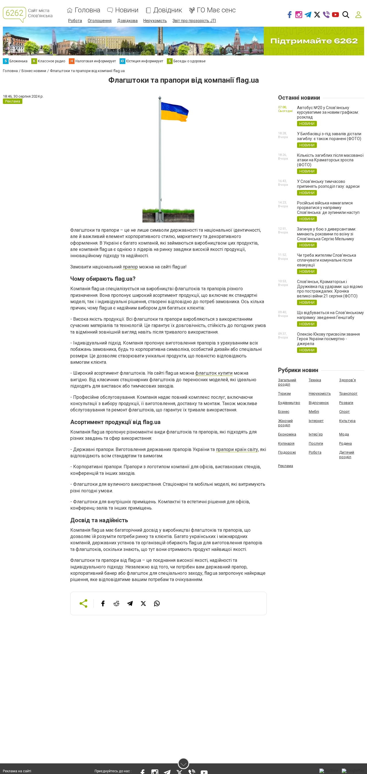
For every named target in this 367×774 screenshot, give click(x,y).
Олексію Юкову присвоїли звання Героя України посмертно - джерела (328, 339)
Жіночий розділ (285, 423)
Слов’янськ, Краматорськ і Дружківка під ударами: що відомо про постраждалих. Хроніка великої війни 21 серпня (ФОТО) (330, 288)
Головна (87, 10)
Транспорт (348, 393)
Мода (344, 434)
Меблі (314, 411)
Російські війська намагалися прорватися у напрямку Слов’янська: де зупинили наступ (328, 208)
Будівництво (289, 402)
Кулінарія (286, 443)
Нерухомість (155, 20)
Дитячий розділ (346, 454)
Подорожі (287, 452)
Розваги (346, 402)
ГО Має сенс (216, 10)
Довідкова (127, 20)
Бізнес (283, 411)
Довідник (167, 10)
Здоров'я (347, 380)
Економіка (287, 434)
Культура (347, 421)
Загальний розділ (287, 382)
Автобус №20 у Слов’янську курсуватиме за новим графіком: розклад (328, 112)
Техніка (315, 380)
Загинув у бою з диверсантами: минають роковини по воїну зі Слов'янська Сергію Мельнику (326, 234)
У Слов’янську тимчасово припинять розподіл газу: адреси (328, 184)
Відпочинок (319, 402)
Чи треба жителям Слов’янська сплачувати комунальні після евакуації (326, 260)
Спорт (344, 411)
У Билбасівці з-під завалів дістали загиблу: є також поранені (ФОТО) (329, 136)
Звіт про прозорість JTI (194, 20)
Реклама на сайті (17, 771)
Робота (75, 20)
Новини (126, 10)
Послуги (316, 443)
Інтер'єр (316, 434)
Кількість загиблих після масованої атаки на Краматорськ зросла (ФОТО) (330, 160)
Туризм (284, 393)
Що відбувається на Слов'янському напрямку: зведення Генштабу (330, 315)
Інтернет (316, 421)
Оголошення (100, 20)
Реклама (285, 466)
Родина (345, 443)
